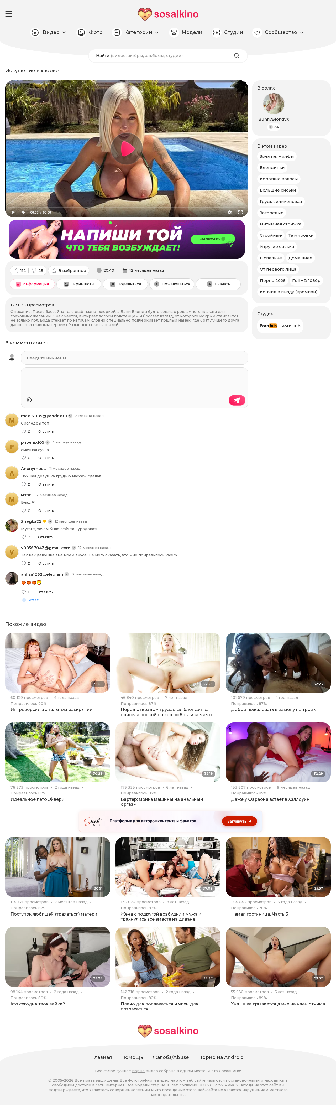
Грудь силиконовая (281, 201)
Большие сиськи (278, 190)
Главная (102, 1057)
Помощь (132, 1057)
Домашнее (300, 257)
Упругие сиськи (277, 246)
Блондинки (272, 167)
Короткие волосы (279, 178)
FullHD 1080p (306, 280)
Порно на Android (221, 1057)
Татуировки (301, 235)
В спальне (271, 257)
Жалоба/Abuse (171, 1057)
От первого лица (278, 269)
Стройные (271, 235)
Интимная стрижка (280, 223)
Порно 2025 (273, 280)
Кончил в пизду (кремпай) (289, 291)
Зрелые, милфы (277, 156)
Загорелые (272, 212)
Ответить (46, 431)
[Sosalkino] (168, 14)
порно (138, 1070)
